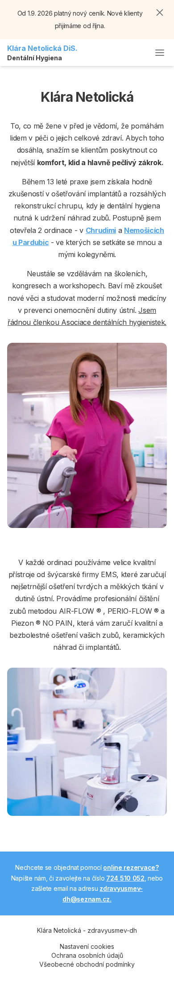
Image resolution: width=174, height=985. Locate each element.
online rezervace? (130, 867)
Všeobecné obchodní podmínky (87, 964)
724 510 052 (125, 878)
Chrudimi (101, 230)
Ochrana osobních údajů (87, 955)
